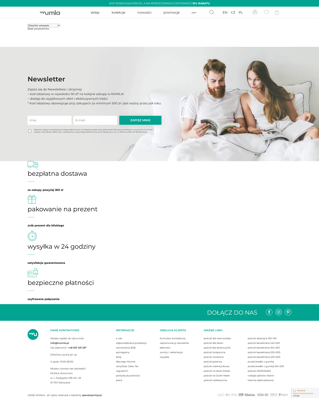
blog (118, 356)
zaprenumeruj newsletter (174, 343)
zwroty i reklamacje (171, 352)
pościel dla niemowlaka (217, 338)
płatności (165, 347)
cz (233, 12)
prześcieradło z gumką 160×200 (266, 366)
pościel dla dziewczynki (217, 347)
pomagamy (123, 352)
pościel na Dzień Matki (217, 375)
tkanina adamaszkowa (260, 380)
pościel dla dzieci (213, 343)
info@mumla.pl (59, 343)
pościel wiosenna (213, 356)
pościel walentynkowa (216, 366)
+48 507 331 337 (77, 347)
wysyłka (164, 356)
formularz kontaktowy (173, 338)
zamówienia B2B (126, 347)
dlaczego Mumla (125, 361)
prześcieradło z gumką (261, 361)
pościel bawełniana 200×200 (264, 352)
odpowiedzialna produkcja (131, 343)
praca (119, 380)
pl (241, 12)
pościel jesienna (213, 361)
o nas (119, 338)
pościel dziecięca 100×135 (262, 338)
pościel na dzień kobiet (217, 370)
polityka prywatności (128, 375)
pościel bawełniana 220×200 (264, 356)
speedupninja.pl (92, 395)
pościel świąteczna (214, 352)
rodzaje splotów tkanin (261, 375)
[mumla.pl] (50, 12)
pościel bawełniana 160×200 (264, 347)
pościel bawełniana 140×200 (264, 343)
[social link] (269, 312)
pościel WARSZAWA (259, 370)
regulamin (122, 370)
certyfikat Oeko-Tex (127, 366)
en (225, 12)
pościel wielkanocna (215, 380)
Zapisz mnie (140, 120)
